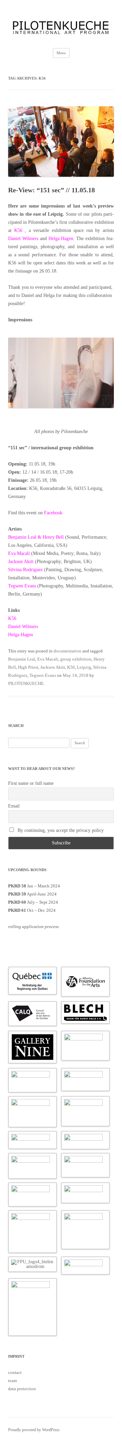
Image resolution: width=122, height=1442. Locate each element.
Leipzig (84, 667)
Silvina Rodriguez (25, 569)
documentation (67, 650)
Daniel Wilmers (23, 238)
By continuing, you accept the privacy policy (60, 830)
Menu (61, 53)
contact (15, 1372)
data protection (22, 1388)
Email (14, 806)
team (12, 1380)
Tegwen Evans (22, 585)
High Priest (28, 667)
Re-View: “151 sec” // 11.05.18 (51, 190)
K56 (18, 230)
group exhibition (76, 659)
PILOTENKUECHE (26, 683)
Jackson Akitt (21, 561)
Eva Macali (19, 553)
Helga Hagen (61, 238)
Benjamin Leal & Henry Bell (36, 537)
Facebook (53, 512)
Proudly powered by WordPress (34, 1429)
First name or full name (31, 783)
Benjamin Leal (21, 659)
